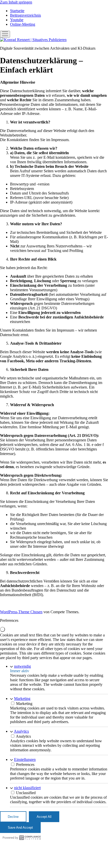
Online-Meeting (22, 24)
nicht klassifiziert (27, 788)
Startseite (17, 11)
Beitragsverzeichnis (25, 15)
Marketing (22, 698)
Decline (13, 817)
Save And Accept (20, 827)
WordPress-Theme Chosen (21, 612)
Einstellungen (25, 759)
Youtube (16, 20)
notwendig (22, 666)
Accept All (44, 817)
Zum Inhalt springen (16, 2)
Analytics (21, 731)
